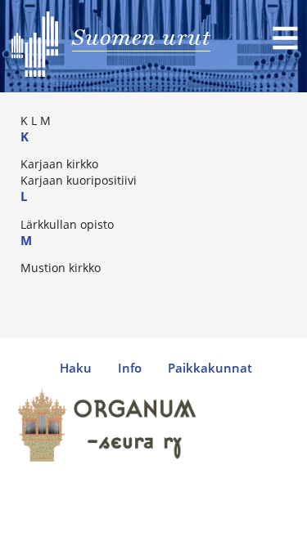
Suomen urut (141, 37)
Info (130, 368)
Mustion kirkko (60, 267)
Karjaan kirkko (59, 164)
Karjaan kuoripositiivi (78, 180)
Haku (76, 368)
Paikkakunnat (210, 368)
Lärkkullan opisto (67, 224)
